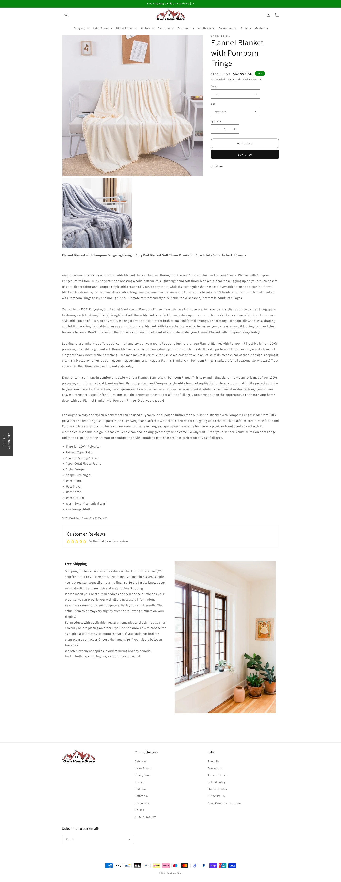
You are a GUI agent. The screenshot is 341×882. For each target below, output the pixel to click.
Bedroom (141, 789)
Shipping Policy (217, 789)
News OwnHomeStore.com (225, 803)
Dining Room (143, 775)
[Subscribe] (128, 839)
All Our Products (145, 817)
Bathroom (141, 796)
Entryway (140, 761)
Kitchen (139, 782)
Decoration (142, 803)
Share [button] (219, 166)
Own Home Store (174, 873)
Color (214, 86)
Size (213, 104)
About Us (214, 761)
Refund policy (216, 782)
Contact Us (215, 768)
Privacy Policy (216, 796)
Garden (139, 810)
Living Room (143, 768)
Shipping (231, 79)
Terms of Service (218, 775)
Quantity (216, 121)
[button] (66, 14)
